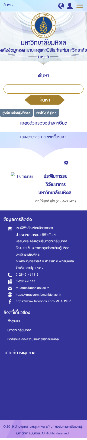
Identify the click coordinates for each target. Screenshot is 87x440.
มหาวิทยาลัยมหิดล (19, 330)
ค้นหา (44, 100)
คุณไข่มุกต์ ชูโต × (46, 112)
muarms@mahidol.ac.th (32, 288)
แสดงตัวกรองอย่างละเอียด (43, 123)
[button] (61, 5)
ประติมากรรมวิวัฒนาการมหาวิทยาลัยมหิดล (55, 184)
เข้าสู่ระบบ (13, 321)
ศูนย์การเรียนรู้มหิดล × (16, 112)
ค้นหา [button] (7, 5)
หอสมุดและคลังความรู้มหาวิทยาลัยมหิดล (33, 339)
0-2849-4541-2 (27, 275)
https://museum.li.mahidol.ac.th (38, 295)
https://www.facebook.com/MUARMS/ (43, 301)
